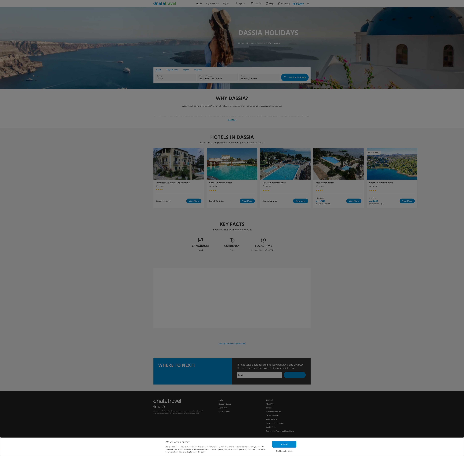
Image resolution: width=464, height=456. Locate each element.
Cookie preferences (284, 451)
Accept (284, 444)
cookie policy (200, 452)
